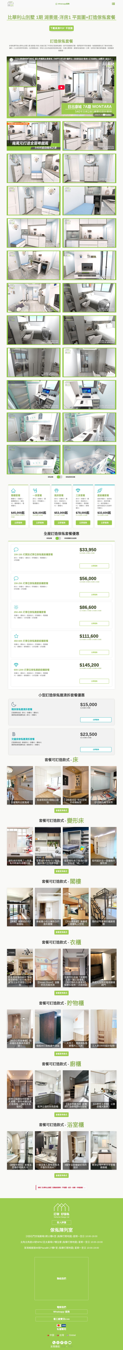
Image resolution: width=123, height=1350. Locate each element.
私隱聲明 (61, 1329)
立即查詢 (18, 523)
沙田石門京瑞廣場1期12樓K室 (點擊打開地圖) (49, 1236)
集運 (63, 1346)
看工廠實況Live (61, 1319)
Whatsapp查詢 (63, 4)
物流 (70, 1346)
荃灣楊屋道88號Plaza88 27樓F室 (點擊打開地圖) (49, 1248)
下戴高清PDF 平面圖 (61, 28)
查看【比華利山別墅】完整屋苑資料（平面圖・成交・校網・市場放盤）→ (61, 1187)
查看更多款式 (61, 810)
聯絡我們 (61, 1278)
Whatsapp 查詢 (61, 1311)
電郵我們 (61, 1307)
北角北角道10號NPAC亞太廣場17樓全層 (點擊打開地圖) (49, 1242)
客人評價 (61, 1222)
